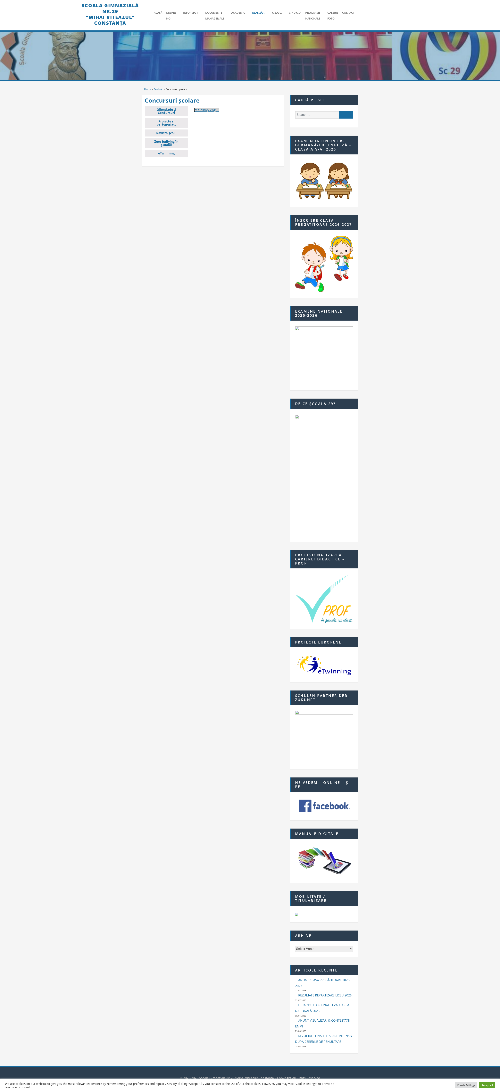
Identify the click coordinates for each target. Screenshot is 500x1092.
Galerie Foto (332, 15)
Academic (238, 12)
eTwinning (166, 153)
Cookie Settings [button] (466, 1085)
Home (147, 89)
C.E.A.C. (277, 12)
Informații (190, 12)
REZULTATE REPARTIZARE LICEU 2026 (325, 995)
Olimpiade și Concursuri (166, 111)
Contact (348, 12)
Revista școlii (166, 133)
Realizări (258, 12)
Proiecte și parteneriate (166, 123)
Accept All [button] (487, 1085)
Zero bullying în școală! (166, 143)
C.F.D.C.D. (295, 12)
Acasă (158, 12)
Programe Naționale (313, 15)
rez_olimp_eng (205, 110)
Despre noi (171, 15)
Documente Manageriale (214, 15)
